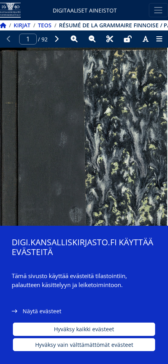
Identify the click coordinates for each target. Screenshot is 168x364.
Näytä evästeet (42, 311)
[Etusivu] (3, 25)
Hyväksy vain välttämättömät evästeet (84, 344)
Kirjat (22, 25)
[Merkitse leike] (110, 39)
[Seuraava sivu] (56, 39)
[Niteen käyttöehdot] (128, 39)
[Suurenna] (74, 39)
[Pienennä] (92, 39)
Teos (45, 25)
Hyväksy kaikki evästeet (84, 329)
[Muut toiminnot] (159, 39)
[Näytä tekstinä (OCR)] (146, 39)
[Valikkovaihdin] (158, 10)
